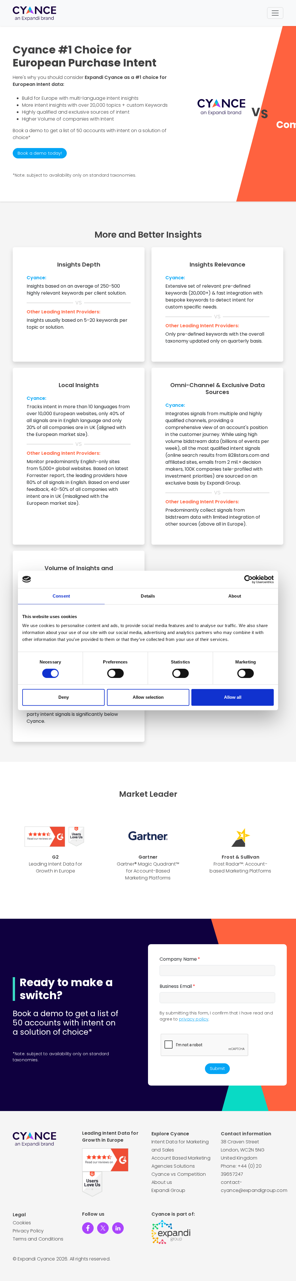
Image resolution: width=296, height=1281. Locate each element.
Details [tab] (148, 596)
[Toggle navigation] (275, 13)
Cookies (22, 1222)
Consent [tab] (61, 596)
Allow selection (148, 697)
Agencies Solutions (173, 1166)
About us (161, 1182)
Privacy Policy (28, 1231)
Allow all (232, 697)
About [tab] (234, 596)
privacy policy (193, 1019)
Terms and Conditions (38, 1239)
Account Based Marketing (180, 1158)
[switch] (115, 673)
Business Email (177, 986)
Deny (63, 697)
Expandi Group (168, 1190)
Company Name (180, 959)
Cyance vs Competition (178, 1174)
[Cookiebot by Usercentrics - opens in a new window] (248, 579)
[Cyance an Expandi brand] (34, 13)
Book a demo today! (40, 153)
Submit (217, 1068)
